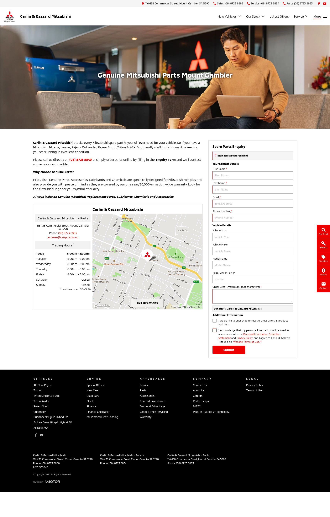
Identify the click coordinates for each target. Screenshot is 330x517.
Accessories (147, 395)
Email (216, 197)
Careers (197, 395)
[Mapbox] (102, 305)
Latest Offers (279, 16)
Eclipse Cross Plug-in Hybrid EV (53, 422)
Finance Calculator (98, 411)
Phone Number (222, 211)
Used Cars (93, 395)
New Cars (92, 390)
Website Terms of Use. (246, 341)
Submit (228, 350)
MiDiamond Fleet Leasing (102, 417)
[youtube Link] (324, 3)
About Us (198, 390)
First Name (219, 168)
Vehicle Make (220, 244)
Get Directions (147, 303)
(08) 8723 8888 (51, 463)
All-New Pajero (43, 385)
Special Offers (95, 385)
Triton (37, 390)
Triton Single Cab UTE (47, 395)
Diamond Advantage (152, 406)
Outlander (40, 411)
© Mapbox (176, 307)
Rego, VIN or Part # (223, 272)
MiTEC (197, 406)
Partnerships (201, 401)
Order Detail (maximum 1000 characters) (236, 286)
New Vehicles (227, 16)
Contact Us (200, 385)
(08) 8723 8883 (67, 233)
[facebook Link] (319, 3)
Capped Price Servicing (154, 411)
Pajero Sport (41, 406)
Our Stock (253, 16)
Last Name (219, 182)
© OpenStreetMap (191, 307)
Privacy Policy (245, 337)
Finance (91, 406)
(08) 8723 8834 (118, 463)
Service (299, 16)
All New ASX (41, 427)
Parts (143, 390)
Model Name (219, 258)
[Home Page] (9, 16)
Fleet (90, 401)
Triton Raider (41, 401)
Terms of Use (254, 390)
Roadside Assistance (152, 401)
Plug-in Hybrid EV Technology (211, 411)
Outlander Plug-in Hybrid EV (51, 417)
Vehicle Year (219, 230)
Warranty (145, 417)
